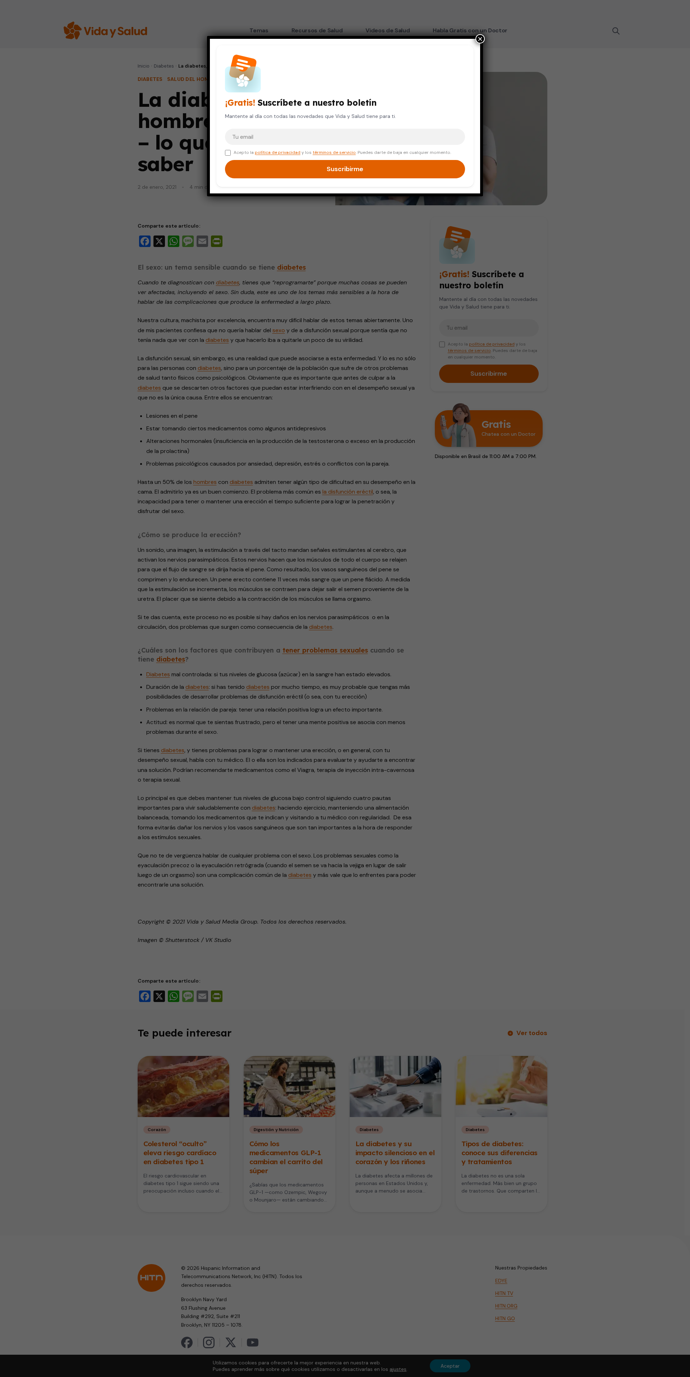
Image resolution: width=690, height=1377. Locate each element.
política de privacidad (277, 152)
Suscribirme (345, 169)
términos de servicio (334, 152)
